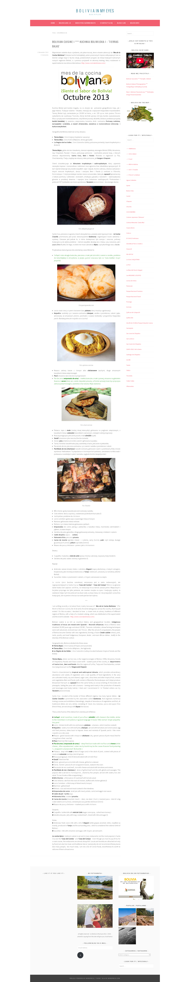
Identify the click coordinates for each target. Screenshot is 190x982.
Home (53, 23)
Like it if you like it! (54, 873)
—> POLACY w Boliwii (133, 175)
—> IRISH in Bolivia (132, 164)
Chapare (129, 201)
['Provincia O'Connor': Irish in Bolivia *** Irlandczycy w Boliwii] (145, 917)
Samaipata (129, 328)
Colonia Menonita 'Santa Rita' (135, 222)
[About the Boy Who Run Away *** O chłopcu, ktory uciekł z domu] (127, 917)
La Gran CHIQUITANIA (133, 260)
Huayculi (129, 249)
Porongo (129, 302)
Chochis (128, 207)
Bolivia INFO (134, 23)
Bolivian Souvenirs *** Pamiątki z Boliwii (138, 79)
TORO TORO (130, 381)
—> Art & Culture (131, 154)
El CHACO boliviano (132, 238)
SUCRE (128, 360)
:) (80, 955)
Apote (128, 185)
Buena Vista (130, 191)
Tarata (128, 365)
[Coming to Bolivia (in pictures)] (127, 936)
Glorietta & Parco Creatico (134, 244)
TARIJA (128, 370)
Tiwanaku (129, 376)
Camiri (128, 196)
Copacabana (130, 228)
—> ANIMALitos (131, 149)
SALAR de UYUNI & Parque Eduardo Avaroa (139, 323)
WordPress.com (114, 978)
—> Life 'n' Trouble (132, 170)
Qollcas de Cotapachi (133, 312)
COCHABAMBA (130, 212)
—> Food (129, 159)
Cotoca (128, 233)
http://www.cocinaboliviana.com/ (93, 63)
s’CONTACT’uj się (106, 23)
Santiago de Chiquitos (133, 355)
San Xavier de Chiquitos (133, 344)
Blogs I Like (121, 23)
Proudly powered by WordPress (82, 978)
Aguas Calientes (131, 180)
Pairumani (129, 286)
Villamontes (130, 386)
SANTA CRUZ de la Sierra (133, 349)
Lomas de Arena (131, 281)
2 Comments (44, 55)
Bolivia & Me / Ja (65, 23)
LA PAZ (128, 265)
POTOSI (128, 307)
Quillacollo (129, 318)
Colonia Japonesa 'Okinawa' (135, 217)
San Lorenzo (130, 339)
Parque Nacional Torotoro (134, 291)
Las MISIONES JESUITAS (133, 275)
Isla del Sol (129, 254)
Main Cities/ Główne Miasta (85, 23)
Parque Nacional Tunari (133, 297)
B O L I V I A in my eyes (95, 10)
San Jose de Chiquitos (133, 333)
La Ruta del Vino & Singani (134, 270)
